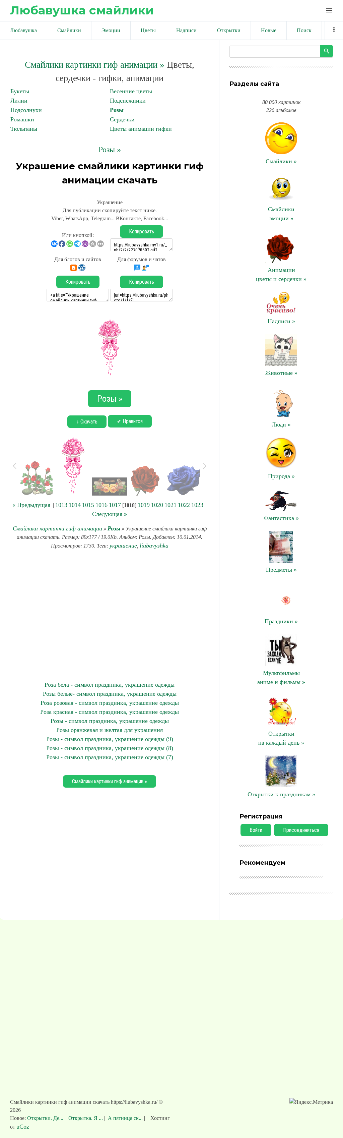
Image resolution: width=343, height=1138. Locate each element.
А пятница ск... (125, 1118)
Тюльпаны (23, 128)
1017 (115, 505)
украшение (123, 545)
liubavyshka (154, 545)
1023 (197, 505)
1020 (157, 505)
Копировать (141, 231)
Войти (256, 830)
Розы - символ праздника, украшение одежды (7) (109, 757)
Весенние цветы (131, 91)
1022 (184, 505)
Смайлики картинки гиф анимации (57, 528)
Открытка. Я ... (85, 1118)
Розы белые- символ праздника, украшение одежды (110, 693)
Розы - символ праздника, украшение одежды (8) (109, 748)
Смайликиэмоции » (281, 214)
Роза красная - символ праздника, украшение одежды (109, 711)
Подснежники (128, 100)
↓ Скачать (86, 421)
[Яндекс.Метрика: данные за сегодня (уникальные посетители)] (311, 1102)
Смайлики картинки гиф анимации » (94, 65)
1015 (88, 505)
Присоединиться (301, 830)
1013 (61, 505)
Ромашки (22, 119)
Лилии (18, 100)
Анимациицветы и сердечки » (281, 274)
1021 (170, 505)
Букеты (19, 91)
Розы (117, 110)
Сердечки (122, 119)
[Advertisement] (109, 615)
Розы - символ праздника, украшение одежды (110, 721)
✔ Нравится (130, 421)
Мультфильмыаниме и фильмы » (281, 677)
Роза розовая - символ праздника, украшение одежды (110, 702)
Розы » (109, 149)
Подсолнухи (26, 110)
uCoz (22, 1126)
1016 (101, 505)
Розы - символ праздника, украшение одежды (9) (109, 739)
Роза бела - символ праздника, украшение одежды (110, 684)
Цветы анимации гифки (141, 128)
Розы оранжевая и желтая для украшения (109, 730)
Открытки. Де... (46, 1118)
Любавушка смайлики (82, 10)
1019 (144, 505)
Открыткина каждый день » (281, 738)
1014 (75, 505)
